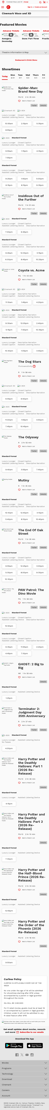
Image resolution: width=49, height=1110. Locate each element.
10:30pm (9, 579)
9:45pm (24, 232)
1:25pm (9, 698)
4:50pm (40, 420)
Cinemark (6, 1084)
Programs (6, 1068)
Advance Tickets (11, 31)
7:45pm (9, 426)
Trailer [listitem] (34, 105)
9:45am (9, 253)
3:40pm (40, 351)
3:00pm (40, 566)
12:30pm (24, 253)
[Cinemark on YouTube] (27, 1054)
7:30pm (9, 859)
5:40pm (9, 519)
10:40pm (40, 519)
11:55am (24, 647)
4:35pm (40, 151)
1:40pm (24, 179)
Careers (5, 1090)
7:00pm (9, 232)
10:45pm (24, 426)
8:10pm (24, 519)
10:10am (9, 513)
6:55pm (9, 399)
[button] (15, 2)
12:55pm (9, 911)
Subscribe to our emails (32, 1032)
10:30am (9, 351)
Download (7, 1079)
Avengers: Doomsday (7, 39)
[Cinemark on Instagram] (32, 1054)
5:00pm (40, 179)
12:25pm (24, 566)
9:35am (9, 647)
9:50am (9, 962)
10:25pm (40, 259)
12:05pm (24, 323)
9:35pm (40, 185)
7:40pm (40, 470)
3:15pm (40, 253)
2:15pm (24, 123)
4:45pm (9, 653)
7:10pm (24, 653)
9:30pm (40, 572)
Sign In (30, 7)
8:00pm (24, 572)
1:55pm (24, 420)
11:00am (9, 420)
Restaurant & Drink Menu (26, 60)
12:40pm (24, 513)
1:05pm (24, 351)
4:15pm (9, 804)
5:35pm (40, 123)
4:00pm (9, 748)
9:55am (9, 151)
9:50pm (24, 399)
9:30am (9, 323)
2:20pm (40, 647)
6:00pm (9, 259)
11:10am (9, 302)
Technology (7, 1074)
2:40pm (40, 323)
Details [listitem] (43, 105)
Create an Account (41, 7)
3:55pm (24, 470)
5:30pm (9, 572)
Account (6, 1095)
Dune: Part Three (30, 38)
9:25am (9, 179)
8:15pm (24, 185)
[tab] (5, 77)
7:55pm (9, 158)
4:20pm (40, 302)
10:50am (9, 626)
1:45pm (24, 302)
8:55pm (9, 130)
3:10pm (40, 513)
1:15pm (24, 151)
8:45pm (24, 259)
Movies (5, 1063)
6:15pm (9, 185)
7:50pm (24, 330)
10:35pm (40, 330)
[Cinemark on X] (21, 1054)
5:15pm (9, 330)
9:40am (9, 470)
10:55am (9, 123)
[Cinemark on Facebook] (16, 1054)
